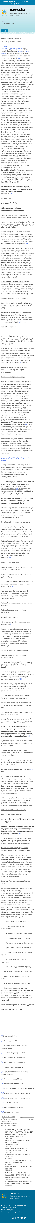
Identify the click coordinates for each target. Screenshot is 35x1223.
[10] (9, 558)
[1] (11, 194)
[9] (26, 503)
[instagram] (11, 4)
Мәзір (5, 31)
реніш (12, 49)
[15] (31, 769)
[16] (19, 833)
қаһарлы (21, 58)
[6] (2, 1062)
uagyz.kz (17, 9)
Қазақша (5, 2)
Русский (12, 2)
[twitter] (18, 4)
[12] (11, 624)
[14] (28, 736)
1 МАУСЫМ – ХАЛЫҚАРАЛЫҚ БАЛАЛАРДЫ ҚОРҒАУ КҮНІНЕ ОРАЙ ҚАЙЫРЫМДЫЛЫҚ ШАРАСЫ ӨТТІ (18, 1175)
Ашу (4, 46)
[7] (20, 469)
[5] (20, 362)
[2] (25, 210)
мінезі (20, 51)
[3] (27, 244)
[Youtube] (17, 4)
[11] (12, 586)
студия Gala (18, 1212)
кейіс (7, 49)
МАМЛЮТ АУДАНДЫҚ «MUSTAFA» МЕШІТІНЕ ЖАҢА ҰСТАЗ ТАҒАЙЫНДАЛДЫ (17, 1142)
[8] (2, 1072)
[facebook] (13, 4)
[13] (20, 679)
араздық (19, 49)
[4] (19, 322)
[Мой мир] (14, 4)
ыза (3, 49)
